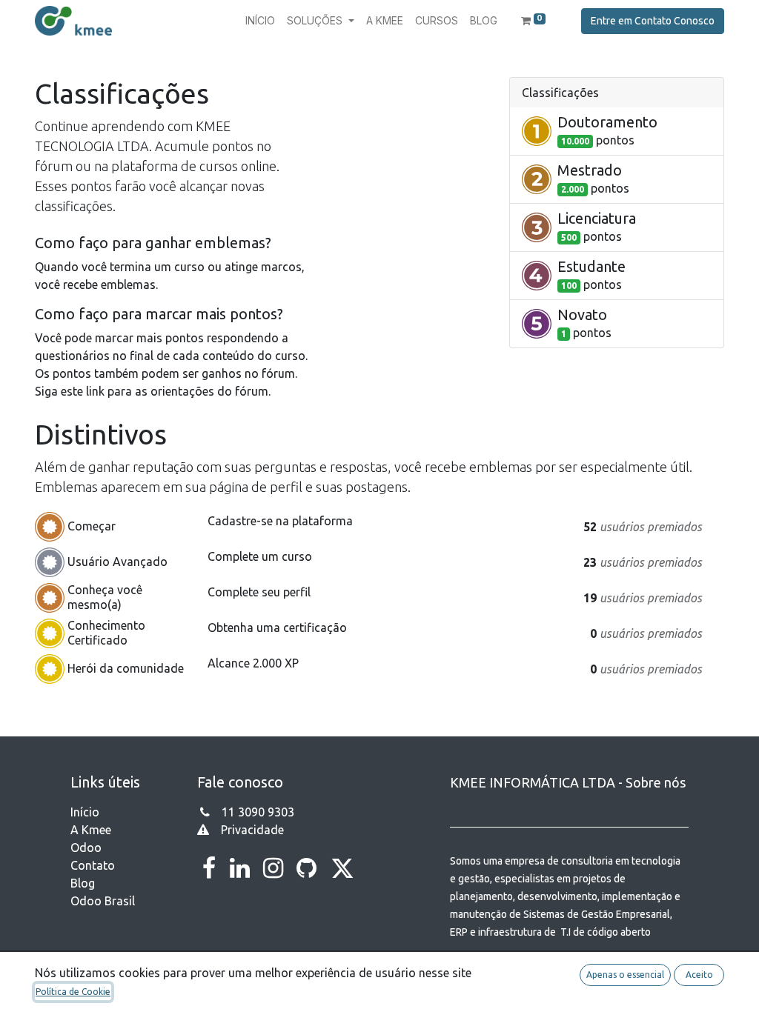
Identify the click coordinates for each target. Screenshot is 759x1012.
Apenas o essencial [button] (625, 974)
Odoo (86, 847)
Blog (82, 883)
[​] (209, 868)
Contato (92, 865)
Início (84, 812)
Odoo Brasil (102, 901)
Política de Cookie (73, 991)
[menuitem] (260, 20)
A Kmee (90, 829)
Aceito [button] (699, 974)
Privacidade (252, 829)
